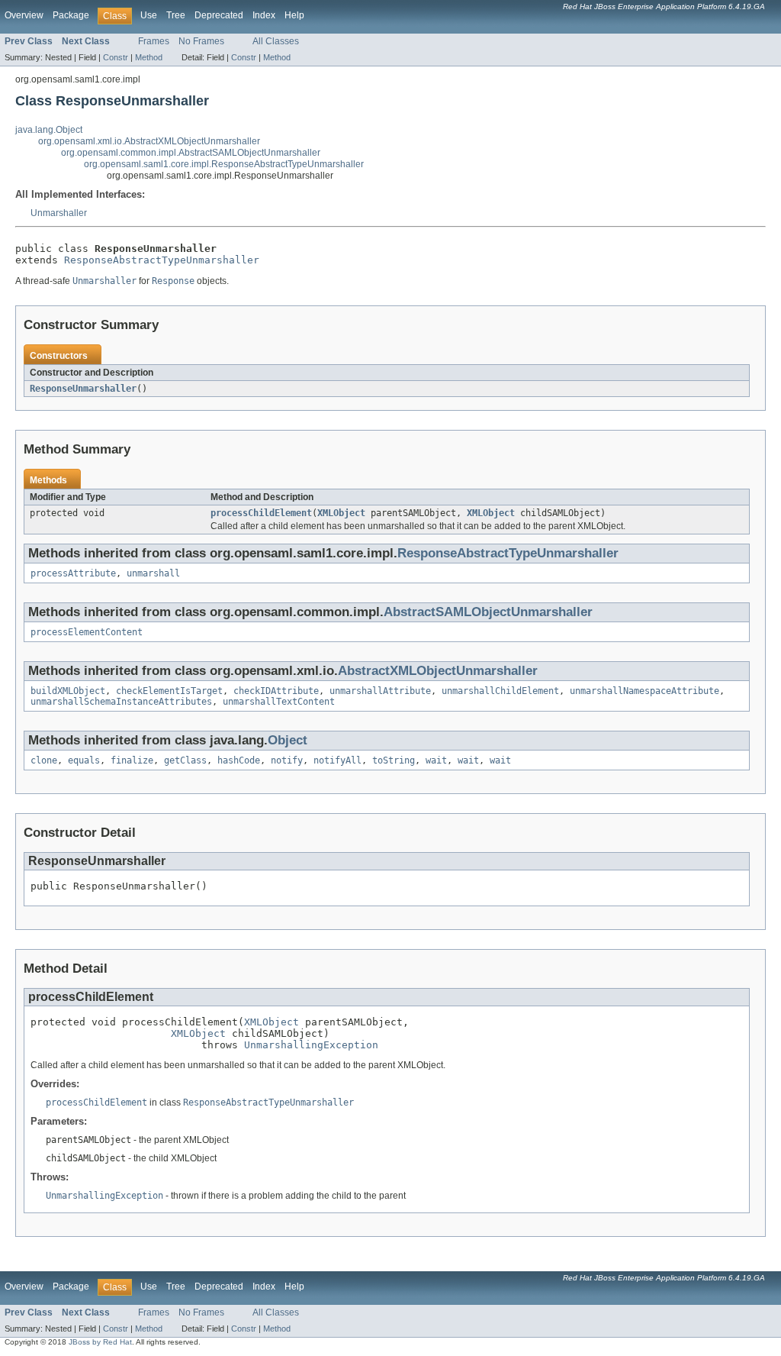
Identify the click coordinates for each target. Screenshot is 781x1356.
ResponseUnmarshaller (83, 388)
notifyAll (337, 760)
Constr (115, 57)
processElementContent (87, 632)
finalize (132, 760)
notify (287, 760)
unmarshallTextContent (279, 701)
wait (436, 760)
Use (148, 15)
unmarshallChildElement (500, 691)
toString (393, 760)
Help (294, 15)
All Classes (275, 41)
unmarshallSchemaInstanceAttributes (121, 701)
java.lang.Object (48, 129)
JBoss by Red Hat (100, 1342)
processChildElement (261, 513)
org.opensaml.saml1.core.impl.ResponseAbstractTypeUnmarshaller (224, 164)
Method (148, 57)
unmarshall (153, 573)
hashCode (238, 760)
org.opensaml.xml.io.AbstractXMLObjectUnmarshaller (149, 141)
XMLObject (341, 513)
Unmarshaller (59, 213)
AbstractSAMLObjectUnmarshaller (488, 612)
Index (263, 15)
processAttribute (73, 573)
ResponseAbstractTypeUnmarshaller (161, 260)
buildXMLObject (68, 691)
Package (71, 15)
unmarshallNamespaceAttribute (644, 691)
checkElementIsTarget (169, 691)
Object (287, 740)
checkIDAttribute (276, 691)
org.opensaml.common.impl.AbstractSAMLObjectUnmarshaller (190, 152)
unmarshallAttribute (380, 691)
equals (84, 760)
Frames (153, 41)
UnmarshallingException (311, 1045)
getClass (185, 760)
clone (44, 760)
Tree (175, 15)
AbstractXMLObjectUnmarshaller (438, 670)
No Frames (201, 41)
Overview (24, 15)
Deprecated (218, 15)
